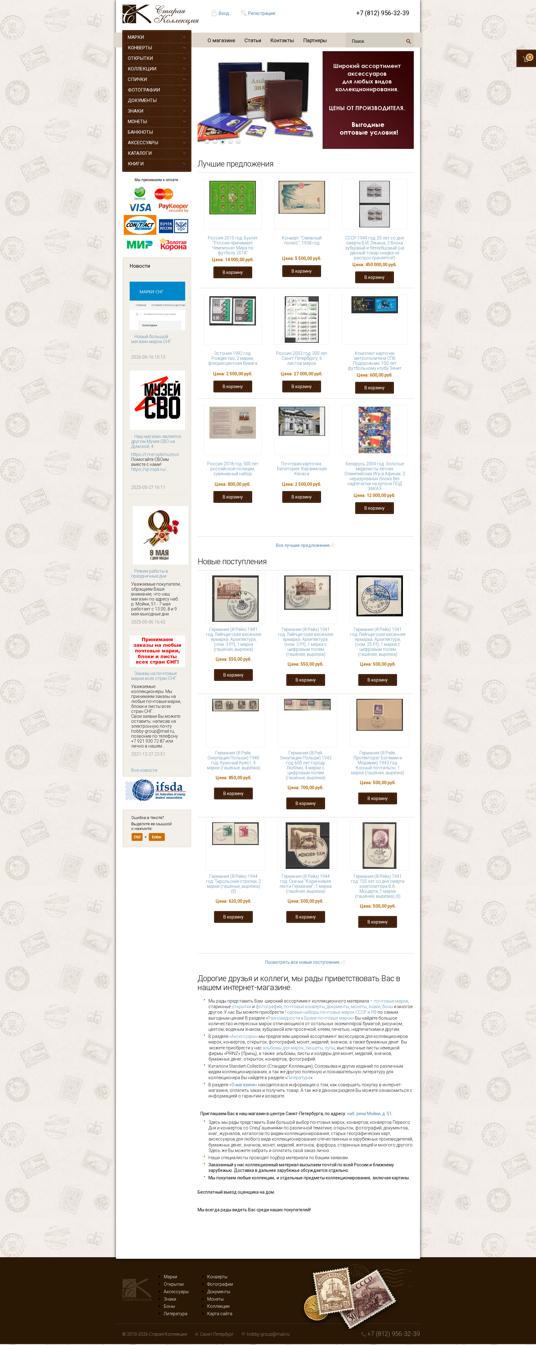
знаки (374, 1006)
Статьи (252, 40)
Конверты (217, 1276)
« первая (231, 526)
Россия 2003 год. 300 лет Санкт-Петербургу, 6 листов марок (301, 358)
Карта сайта (219, 1313)
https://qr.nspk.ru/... (150, 469)
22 (250, 532)
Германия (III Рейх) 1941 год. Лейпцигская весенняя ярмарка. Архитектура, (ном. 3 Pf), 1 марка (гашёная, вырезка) (233, 639)
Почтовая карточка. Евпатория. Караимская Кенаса (302, 468)
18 (360, 526)
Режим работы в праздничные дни (149, 574)
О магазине (221, 40)
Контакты (282, 40)
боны (387, 1006)
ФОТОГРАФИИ (144, 90)
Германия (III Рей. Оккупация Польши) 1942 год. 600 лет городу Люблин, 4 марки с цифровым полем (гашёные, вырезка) (306, 765)
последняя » (380, 532)
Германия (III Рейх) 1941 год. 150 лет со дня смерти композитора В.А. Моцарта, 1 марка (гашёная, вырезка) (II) (377, 886)
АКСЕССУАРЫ (143, 142)
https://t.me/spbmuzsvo (155, 454)
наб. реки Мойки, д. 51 (369, 1113)
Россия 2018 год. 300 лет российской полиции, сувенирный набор (232, 468)
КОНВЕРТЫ (140, 48)
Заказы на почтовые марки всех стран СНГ (154, 676)
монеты (359, 1006)
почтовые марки (391, 1001)
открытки (241, 1006)
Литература (298, 1077)
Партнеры (315, 40)
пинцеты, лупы (320, 1047)
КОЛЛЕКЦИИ (142, 69)
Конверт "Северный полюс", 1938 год (302, 240)
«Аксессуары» (243, 1036)
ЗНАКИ (135, 111)
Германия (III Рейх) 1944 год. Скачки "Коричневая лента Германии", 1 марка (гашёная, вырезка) (305, 884)
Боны (169, 1306)
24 (289, 532)
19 (379, 526)
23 (270, 532)
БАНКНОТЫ (140, 132)
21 (231, 532)
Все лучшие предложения (302, 545)
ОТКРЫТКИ (140, 58)
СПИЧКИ (137, 79)
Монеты (215, 1299)
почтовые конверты (304, 1006)
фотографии (269, 1006)
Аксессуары (176, 1291)
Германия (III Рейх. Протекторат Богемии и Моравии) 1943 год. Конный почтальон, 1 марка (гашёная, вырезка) (377, 762)
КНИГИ (136, 164)
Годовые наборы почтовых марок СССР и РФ (331, 1012)
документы (338, 1006)
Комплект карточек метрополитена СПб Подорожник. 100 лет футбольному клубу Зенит (375, 361)
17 (340, 526)
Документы (218, 1291)
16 (321, 526)
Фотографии (220, 1284)
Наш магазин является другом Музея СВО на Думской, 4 (156, 441)
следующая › (337, 532)
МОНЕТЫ (137, 121)
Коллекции (218, 1306)
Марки (170, 1276)
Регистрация (261, 13)
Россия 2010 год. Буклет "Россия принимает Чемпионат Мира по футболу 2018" (233, 245)
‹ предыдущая (271, 526)
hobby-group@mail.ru (268, 1334)
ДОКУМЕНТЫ (142, 100)
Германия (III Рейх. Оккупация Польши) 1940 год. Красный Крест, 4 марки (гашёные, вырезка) (233, 760)
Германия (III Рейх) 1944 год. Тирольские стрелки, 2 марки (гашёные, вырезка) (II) (233, 884)
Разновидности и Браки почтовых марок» (311, 1018)
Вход (224, 13)
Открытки (174, 1284)
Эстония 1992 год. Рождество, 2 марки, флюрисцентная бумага (232, 358)
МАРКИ (136, 37)
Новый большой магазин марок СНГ (151, 339)
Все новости (144, 770)
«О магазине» (243, 1084)
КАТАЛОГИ (140, 153)
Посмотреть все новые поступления (302, 962)
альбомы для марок (283, 1047)
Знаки (170, 1299)
